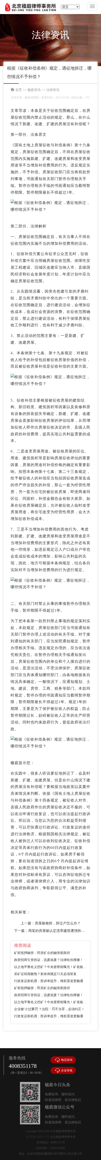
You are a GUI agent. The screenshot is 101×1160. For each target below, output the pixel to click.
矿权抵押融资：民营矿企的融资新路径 (42, 953)
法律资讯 (52, 90)
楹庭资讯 (34, 90)
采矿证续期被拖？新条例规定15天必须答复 (45, 974)
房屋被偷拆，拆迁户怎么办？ (58, 923)
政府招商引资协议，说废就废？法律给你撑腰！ (48, 960)
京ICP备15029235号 (37, 1136)
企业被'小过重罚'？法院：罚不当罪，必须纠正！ (49, 1009)
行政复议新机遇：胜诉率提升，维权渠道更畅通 (48, 981)
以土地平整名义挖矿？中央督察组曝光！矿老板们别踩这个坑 (50, 967)
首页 (18, 90)
